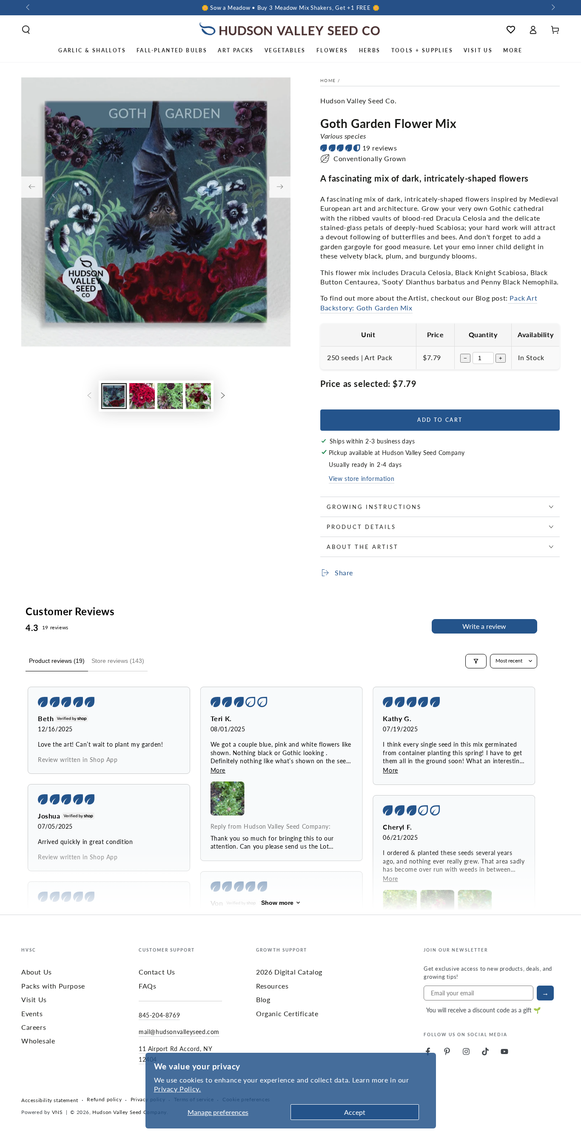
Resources (272, 986)
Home (328, 80)
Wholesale (38, 1041)
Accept (354, 1112)
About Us (36, 972)
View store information (361, 478)
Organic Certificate (287, 1013)
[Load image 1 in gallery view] (114, 396)
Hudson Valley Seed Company (129, 1112)
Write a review (484, 626)
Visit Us (34, 999)
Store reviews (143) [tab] (117, 660)
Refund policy (104, 1099)
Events (32, 1013)
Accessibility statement (49, 1100)
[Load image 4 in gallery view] (198, 396)
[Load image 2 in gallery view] (142, 396)
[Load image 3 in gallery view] (170, 396)
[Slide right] (552, 7)
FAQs (147, 986)
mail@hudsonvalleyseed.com (179, 1031)
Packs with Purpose (53, 986)
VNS (57, 1112)
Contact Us (157, 972)
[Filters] (476, 661)
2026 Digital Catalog (289, 972)
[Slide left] (28, 7)
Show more (277, 902)
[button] (26, 29)
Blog (263, 999)
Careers (33, 1027)
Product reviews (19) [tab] (57, 660)
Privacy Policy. (177, 1089)
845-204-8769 (159, 1015)
